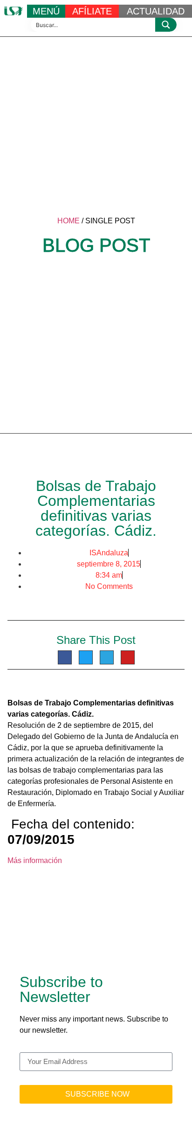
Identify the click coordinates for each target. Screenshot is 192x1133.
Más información (34, 860)
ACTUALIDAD (156, 11)
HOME (68, 221)
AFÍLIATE (92, 11)
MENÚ (46, 11)
